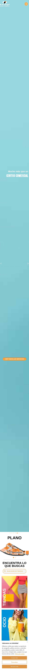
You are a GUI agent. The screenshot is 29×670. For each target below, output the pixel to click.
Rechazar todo (14, 666)
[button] (1, 263)
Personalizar (14, 662)
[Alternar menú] (26, 4)
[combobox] (14, 571)
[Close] (27, 642)
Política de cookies (19, 653)
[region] (14, 655)
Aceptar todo (14, 658)
